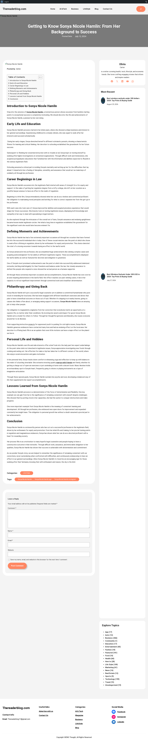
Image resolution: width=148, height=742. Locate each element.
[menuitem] (2, 1)
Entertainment (111, 647)
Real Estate (110, 673)
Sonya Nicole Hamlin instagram (65, 479)
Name (10, 531)
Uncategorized (111, 685)
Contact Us (43, 715)
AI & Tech (79, 711)
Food (107, 656)
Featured (109, 653)
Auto (107, 635)
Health (108, 659)
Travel (107, 682)
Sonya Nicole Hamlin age (43, 479)
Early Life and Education (19, 83)
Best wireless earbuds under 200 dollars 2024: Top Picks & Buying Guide (123, 99)
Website (11, 550)
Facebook (121, 712)
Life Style (26, 473)
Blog (77, 728)
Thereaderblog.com (14, 9)
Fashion (108, 650)
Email (10, 540)
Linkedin (120, 722)
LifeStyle (79, 724)
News (107, 670)
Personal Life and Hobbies (19, 94)
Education (109, 644)
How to (108, 661)
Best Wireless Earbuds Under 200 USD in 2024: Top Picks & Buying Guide (123, 275)
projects (31, 324)
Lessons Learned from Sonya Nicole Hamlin (26, 96)
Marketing (109, 667)
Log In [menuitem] (7, 2)
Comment (12, 508)
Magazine (79, 715)
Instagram (121, 717)
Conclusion (14, 99)
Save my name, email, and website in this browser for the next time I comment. (38, 560)
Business (109, 638)
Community (110, 641)
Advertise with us (46, 711)
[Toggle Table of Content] (39, 77)
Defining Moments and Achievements (23, 88)
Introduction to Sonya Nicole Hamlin (23, 80)
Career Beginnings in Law (19, 86)
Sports (108, 676)
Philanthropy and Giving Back (20, 91)
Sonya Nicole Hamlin (34, 112)
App (106, 632)
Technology (110, 679)
